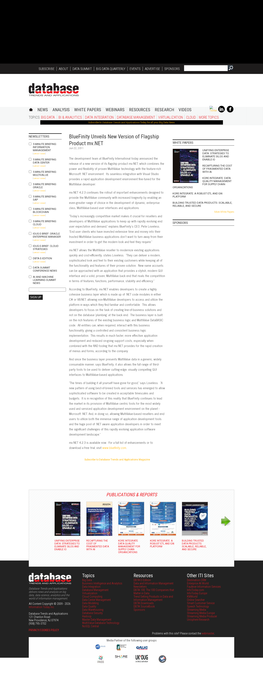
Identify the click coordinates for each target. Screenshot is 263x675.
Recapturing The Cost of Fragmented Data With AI (217, 168)
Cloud (191, 117)
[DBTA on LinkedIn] (221, 111)
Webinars (115, 109)
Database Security (92, 613)
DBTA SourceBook (144, 606)
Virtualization (170, 117)
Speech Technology (198, 606)
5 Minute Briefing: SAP (45, 198)
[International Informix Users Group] (121, 650)
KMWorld (192, 596)
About (63, 69)
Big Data (48, 117)
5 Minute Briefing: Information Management (45, 147)
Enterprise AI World (198, 583)
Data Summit (82, 69)
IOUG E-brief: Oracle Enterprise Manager (47, 235)
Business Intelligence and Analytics (102, 583)
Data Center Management (96, 599)
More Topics (209, 117)
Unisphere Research (198, 619)
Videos (185, 109)
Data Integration (99, 117)
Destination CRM (196, 580)
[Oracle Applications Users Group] (141, 650)
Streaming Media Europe (201, 613)
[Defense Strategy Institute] (162, 662)
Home (31, 109)
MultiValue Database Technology (100, 623)
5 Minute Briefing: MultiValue (45, 173)
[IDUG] (100, 648)
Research (164, 109)
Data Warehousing (92, 609)
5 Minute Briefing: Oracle (45, 186)
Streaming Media (196, 609)
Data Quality (89, 606)
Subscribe (46, 69)
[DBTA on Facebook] (230, 111)
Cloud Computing (92, 596)
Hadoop (86, 616)
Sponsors (172, 69)
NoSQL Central (90, 626)
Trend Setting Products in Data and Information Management (153, 598)
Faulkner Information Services (204, 586)
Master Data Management (96, 619)
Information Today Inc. (41, 607)
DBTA (54, 89)
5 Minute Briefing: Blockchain (45, 210)
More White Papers (224, 211)
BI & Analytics (70, 117)
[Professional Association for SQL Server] (100, 663)
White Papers (87, 109)
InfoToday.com (195, 590)
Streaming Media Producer (202, 616)
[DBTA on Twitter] (213, 110)
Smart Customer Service (201, 603)
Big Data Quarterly (110, 69)
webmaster (208, 633)
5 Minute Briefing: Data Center (45, 161)
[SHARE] (121, 657)
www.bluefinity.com (114, 447)
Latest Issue (39, 154)
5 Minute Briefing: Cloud (45, 223)
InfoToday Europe (197, 593)
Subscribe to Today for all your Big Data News (131, 122)
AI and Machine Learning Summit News (44, 280)
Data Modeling (90, 603)
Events (135, 69)
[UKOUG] (142, 661)
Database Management (136, 117)
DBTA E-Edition (42, 258)
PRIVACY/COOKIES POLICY (44, 630)
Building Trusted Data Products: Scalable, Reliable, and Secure (202, 204)
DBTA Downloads (144, 603)
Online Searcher (196, 599)
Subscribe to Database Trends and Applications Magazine (117, 459)
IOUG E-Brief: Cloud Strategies (46, 247)
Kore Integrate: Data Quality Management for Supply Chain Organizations (202, 182)
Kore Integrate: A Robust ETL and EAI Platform (198, 195)
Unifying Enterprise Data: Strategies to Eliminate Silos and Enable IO (215, 155)
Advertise (152, 69)
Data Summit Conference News (45, 269)
